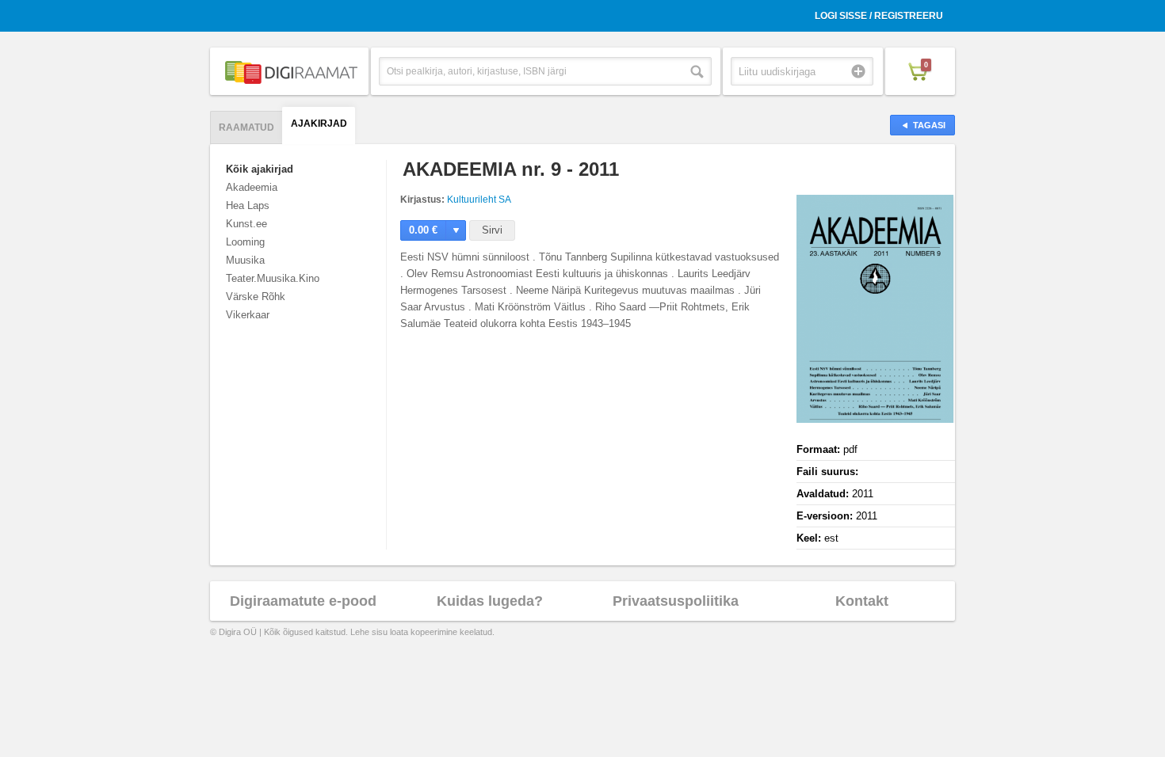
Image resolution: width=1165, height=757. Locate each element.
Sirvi (492, 230)
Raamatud (246, 127)
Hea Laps (247, 205)
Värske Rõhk (255, 296)
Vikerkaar (247, 315)
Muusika (245, 260)
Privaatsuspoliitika (676, 601)
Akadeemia (251, 187)
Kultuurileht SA (479, 199)
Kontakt (861, 601)
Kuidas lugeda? (490, 601)
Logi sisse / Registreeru (879, 15)
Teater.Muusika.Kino (272, 278)
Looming (245, 242)
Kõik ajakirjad (259, 169)
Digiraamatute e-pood (303, 601)
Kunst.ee (246, 224)
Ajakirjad (319, 123)
